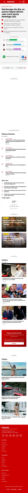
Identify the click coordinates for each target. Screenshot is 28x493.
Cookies (19, 489)
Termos (8, 489)
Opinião (3, 462)
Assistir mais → (5, 361)
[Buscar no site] (19, 1)
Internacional (4, 444)
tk (20, 435)
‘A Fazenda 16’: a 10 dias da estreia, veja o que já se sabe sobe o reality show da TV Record (15, 141)
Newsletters (4, 466)
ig (10, 435)
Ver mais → (4, 262)
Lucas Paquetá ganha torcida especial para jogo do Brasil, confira (16, 150)
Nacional (3, 446)
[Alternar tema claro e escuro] (23, 1)
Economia (4, 442)
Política (3, 448)
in (17, 435)
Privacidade (4, 481)
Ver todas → (5, 136)
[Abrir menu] (4, 1)
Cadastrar (14, 343)
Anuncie (3, 477)
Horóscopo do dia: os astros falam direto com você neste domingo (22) (13, 13)
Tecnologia (4, 451)
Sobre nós (4, 473)
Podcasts (4, 459)
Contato (3, 479)
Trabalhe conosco (5, 475)
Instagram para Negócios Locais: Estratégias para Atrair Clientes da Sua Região (15, 187)
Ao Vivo (3, 464)
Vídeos (3, 457)
